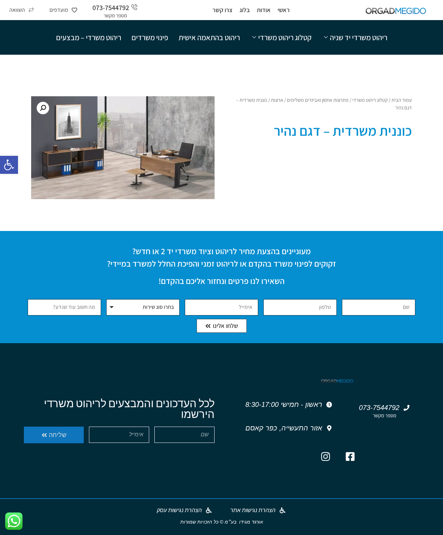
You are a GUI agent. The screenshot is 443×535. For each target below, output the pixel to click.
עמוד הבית (401, 100)
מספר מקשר (115, 15)
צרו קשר (223, 10)
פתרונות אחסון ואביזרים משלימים (318, 100)
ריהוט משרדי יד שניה (358, 37)
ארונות (277, 100)
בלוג (244, 10)
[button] (9, 165)
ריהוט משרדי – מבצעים (88, 37)
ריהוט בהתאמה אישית (209, 37)
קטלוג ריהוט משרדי (284, 37)
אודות (264, 10)
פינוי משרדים (150, 37)
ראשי (284, 10)
